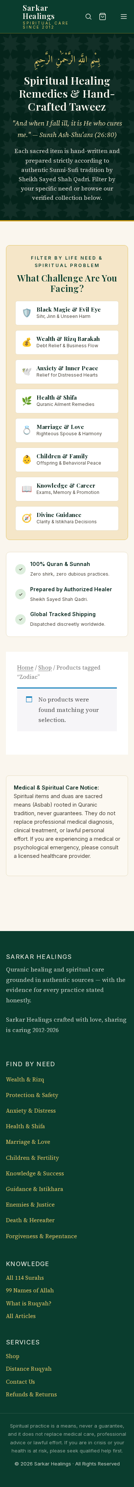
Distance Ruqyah (29, 1369)
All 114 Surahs (25, 1278)
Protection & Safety (32, 1095)
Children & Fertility (32, 1158)
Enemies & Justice (30, 1204)
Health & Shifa (25, 1126)
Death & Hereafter (30, 1220)
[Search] (85, 16)
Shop (45, 667)
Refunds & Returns (31, 1394)
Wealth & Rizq (25, 1079)
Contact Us (20, 1382)
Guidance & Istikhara (34, 1189)
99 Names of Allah (30, 1290)
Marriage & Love (28, 1142)
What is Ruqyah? (28, 1303)
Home (25, 667)
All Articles (21, 1316)
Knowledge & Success (35, 1173)
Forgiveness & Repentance (41, 1236)
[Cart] (102, 16)
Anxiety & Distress (31, 1111)
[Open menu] (120, 16)
